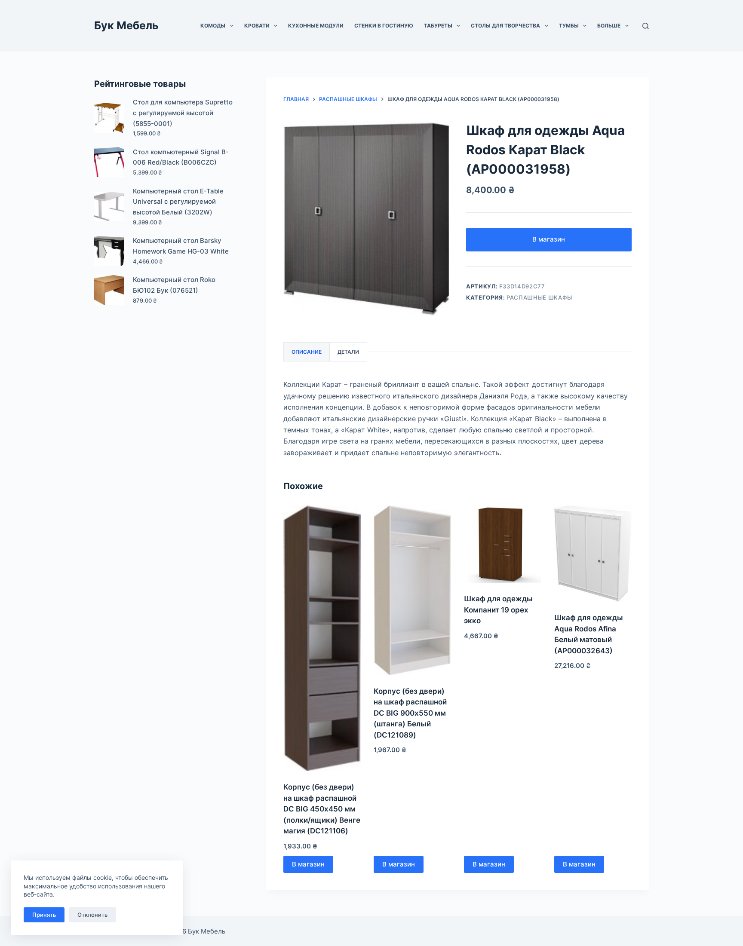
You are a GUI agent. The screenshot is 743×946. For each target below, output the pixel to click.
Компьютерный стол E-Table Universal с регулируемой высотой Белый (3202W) (178, 202)
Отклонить (92, 914)
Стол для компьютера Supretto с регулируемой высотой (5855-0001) (183, 113)
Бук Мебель (126, 25)
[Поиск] (645, 26)
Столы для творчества (505, 25)
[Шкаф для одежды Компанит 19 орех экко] (502, 544)
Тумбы (569, 25)
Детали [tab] (348, 352)
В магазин (548, 239)
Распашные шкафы (539, 297)
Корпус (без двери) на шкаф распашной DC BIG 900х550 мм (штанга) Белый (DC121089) (410, 713)
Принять (44, 914)
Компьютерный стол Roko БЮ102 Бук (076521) (174, 285)
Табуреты (438, 25)
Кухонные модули (316, 25)
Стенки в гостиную (383, 25)
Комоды (212, 25)
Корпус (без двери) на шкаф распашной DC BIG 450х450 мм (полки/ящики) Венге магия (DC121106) (321, 809)
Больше (608, 25)
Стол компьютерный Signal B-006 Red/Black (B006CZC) (181, 157)
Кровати (257, 25)
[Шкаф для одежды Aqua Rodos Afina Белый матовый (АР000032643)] (593, 553)
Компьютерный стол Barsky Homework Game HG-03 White (181, 245)
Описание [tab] (307, 352)
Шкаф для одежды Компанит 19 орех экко (498, 609)
